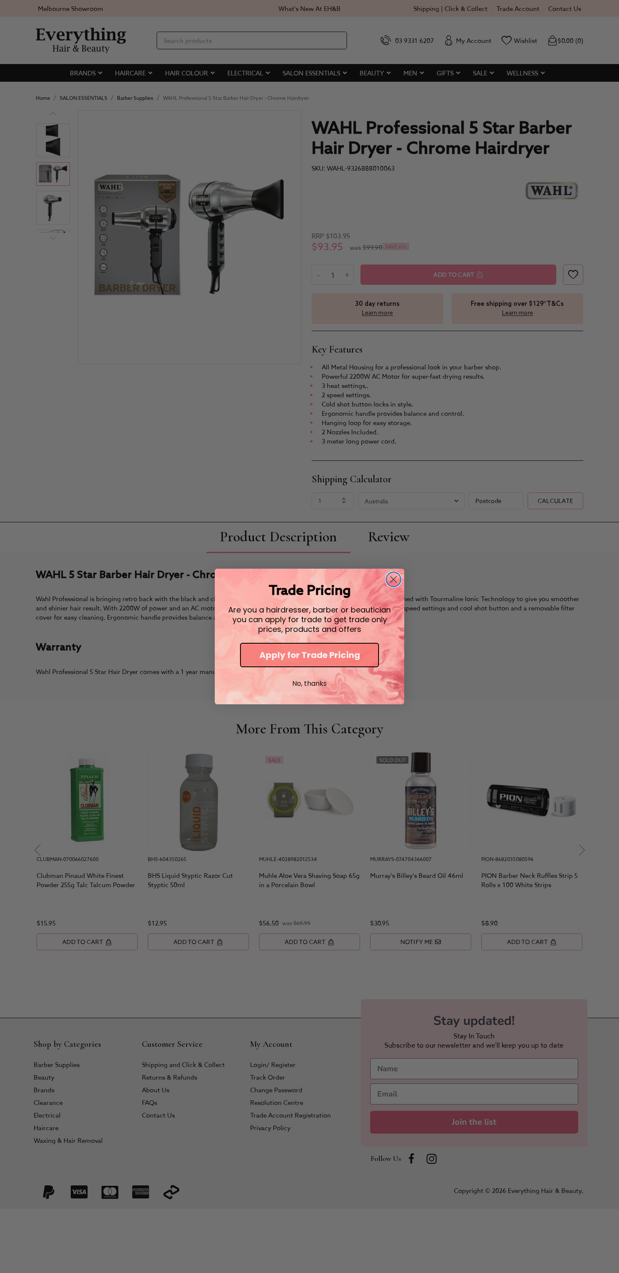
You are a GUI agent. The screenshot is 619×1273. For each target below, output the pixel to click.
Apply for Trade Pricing (309, 655)
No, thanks (309, 683)
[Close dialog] (393, 579)
